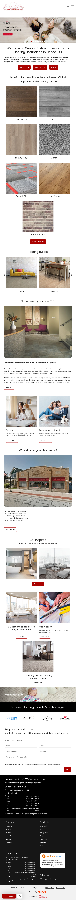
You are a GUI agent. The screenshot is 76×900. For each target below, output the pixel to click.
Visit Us (53, 67)
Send (67, 769)
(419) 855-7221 (12, 793)
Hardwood (54, 292)
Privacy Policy (40, 764)
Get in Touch (24, 67)
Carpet (21, 292)
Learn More (12, 441)
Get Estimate (45, 441)
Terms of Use (60, 888)
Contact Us (45, 637)
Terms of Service (52, 764)
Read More (21, 637)
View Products (40, 67)
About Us (9, 387)
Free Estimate (9, 896)
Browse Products (38, 242)
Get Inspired (38, 584)
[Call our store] (19, 896)
